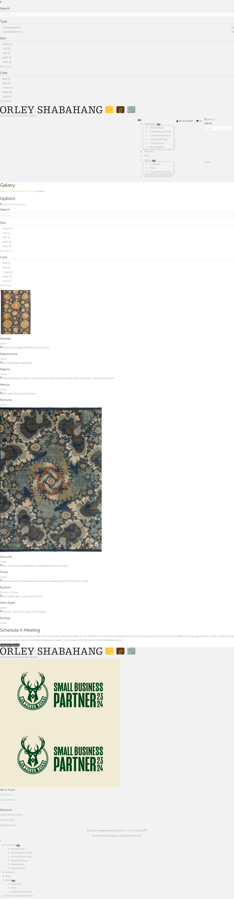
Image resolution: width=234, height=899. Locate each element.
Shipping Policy (8, 825)
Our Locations (7, 799)
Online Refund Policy (11, 814)
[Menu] (139, 120)
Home (3, 191)
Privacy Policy (7, 819)
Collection (13, 191)
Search (208, 123)
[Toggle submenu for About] (154, 161)
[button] (117, 2)
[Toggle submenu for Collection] (158, 124)
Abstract (4, 592)
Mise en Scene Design (130, 830)
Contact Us (6, 794)
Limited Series (27, 191)
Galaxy (3, 343)
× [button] (0, 840)
